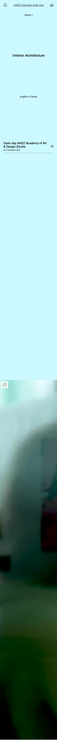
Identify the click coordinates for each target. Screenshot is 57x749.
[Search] (5, 5)
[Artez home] (28, 5)
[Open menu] (51, 5)
